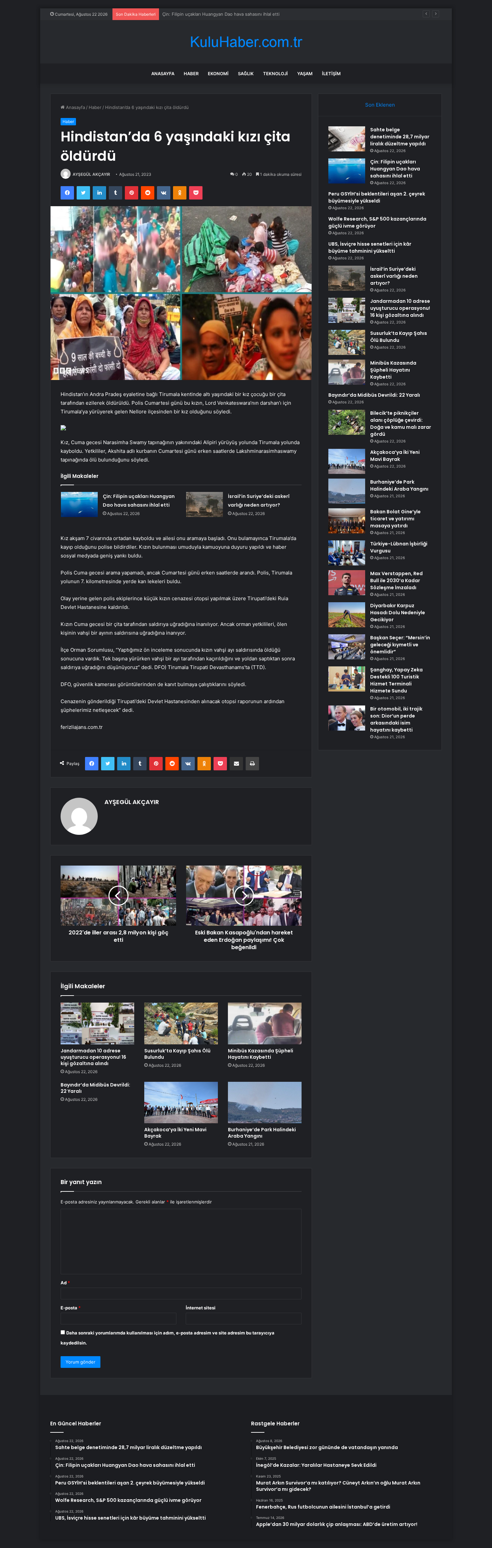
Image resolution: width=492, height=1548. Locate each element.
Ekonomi (218, 73)
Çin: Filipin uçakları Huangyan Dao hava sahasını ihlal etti (395, 168)
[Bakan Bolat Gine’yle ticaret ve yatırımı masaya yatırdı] (346, 520)
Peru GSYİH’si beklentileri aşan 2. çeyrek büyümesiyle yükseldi (227, 14)
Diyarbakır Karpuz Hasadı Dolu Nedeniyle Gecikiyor (397, 612)
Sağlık (246, 73)
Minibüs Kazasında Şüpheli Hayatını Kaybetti (260, 1053)
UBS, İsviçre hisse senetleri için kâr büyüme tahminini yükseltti (369, 247)
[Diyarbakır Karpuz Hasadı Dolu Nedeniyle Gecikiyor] (346, 614)
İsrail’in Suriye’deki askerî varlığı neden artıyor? (394, 276)
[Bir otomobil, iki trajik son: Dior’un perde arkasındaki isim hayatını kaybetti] (346, 718)
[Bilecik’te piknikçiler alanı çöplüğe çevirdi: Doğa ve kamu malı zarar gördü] (346, 422)
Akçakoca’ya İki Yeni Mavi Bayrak (175, 1132)
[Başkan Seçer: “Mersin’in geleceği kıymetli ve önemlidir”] (346, 646)
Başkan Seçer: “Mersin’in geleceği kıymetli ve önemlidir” (400, 644)
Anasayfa (162, 73)
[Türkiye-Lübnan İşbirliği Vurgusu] (346, 552)
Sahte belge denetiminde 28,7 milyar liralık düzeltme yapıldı (399, 136)
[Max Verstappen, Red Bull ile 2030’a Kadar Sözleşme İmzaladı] (346, 582)
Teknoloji (275, 73)
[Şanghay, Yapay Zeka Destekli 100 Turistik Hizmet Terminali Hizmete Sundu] (346, 678)
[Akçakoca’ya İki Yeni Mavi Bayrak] (181, 1102)
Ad (65, 1282)
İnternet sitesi (201, 1307)
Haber (191, 73)
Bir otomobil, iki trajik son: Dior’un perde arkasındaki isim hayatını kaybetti (396, 719)
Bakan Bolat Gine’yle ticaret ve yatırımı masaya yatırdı (395, 518)
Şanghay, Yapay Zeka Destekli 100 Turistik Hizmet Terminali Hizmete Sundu (396, 680)
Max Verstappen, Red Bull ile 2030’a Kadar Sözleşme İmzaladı (396, 580)
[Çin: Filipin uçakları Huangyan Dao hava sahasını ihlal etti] (79, 504)
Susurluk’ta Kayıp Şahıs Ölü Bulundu (177, 1053)
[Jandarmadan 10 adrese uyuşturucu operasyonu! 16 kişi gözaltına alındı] (97, 1023)
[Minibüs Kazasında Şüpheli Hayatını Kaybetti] (265, 1023)
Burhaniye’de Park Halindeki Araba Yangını (262, 1132)
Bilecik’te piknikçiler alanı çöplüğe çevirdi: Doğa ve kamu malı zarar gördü (400, 423)
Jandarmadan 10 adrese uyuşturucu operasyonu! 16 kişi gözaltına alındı (93, 1057)
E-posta (71, 1307)
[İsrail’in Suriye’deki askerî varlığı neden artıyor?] (204, 504)
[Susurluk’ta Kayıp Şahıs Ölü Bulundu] (181, 1023)
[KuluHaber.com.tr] (246, 42)
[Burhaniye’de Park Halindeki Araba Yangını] (265, 1102)
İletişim (331, 73)
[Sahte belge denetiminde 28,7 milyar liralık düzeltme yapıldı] (346, 138)
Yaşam (305, 73)
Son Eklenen (380, 105)
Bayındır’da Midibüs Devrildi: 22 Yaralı (95, 1087)
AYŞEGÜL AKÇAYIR (91, 174)
